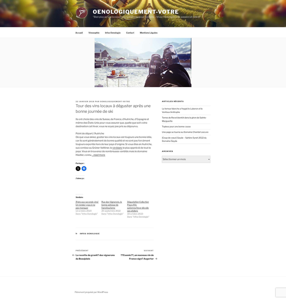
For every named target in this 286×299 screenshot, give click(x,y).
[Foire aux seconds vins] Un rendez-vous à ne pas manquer (87, 205)
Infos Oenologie (113, 32)
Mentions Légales (148, 32)
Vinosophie (93, 32)
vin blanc (117, 147)
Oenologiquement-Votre (136, 11)
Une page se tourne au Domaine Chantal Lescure (185, 132)
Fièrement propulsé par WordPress (91, 292)
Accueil (79, 32)
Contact (130, 32)
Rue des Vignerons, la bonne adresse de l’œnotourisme (111, 205)
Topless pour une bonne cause (176, 126)
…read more (98, 155)
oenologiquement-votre (115, 102)
